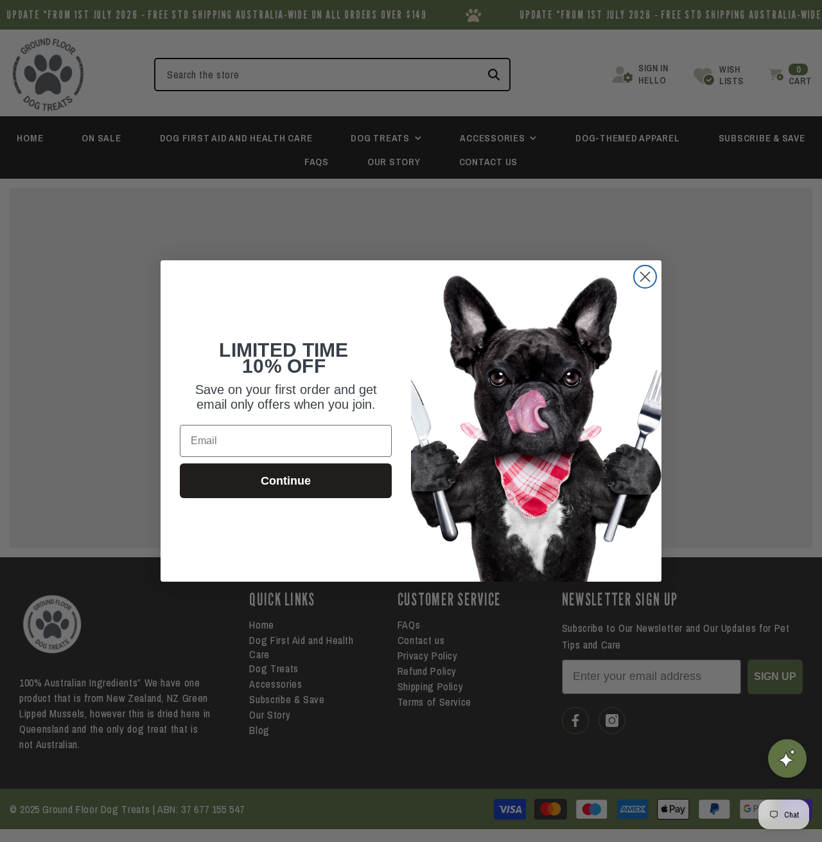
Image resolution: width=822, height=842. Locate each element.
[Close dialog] (645, 276)
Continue (286, 480)
